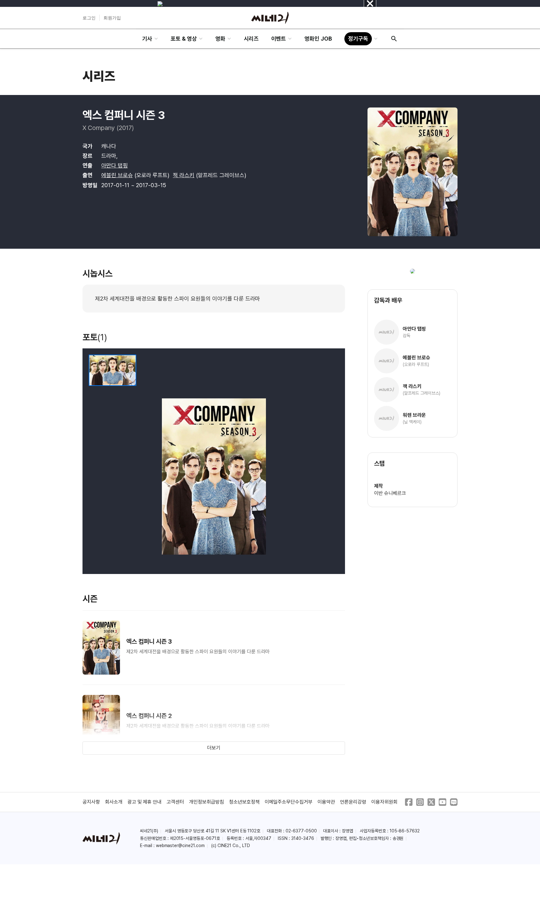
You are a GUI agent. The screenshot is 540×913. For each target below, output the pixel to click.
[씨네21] (270, 18)
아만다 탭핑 (114, 165)
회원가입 (112, 17)
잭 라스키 (183, 175)
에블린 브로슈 (117, 175)
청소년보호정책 (244, 802)
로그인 (89, 17)
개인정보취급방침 (206, 802)
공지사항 (91, 802)
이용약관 (326, 802)
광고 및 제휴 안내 (145, 802)
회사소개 (113, 802)
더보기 (213, 748)
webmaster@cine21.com (180, 845)
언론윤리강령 (353, 802)
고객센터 (175, 802)
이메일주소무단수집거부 (289, 802)
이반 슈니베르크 (390, 493)
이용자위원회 (384, 802)
